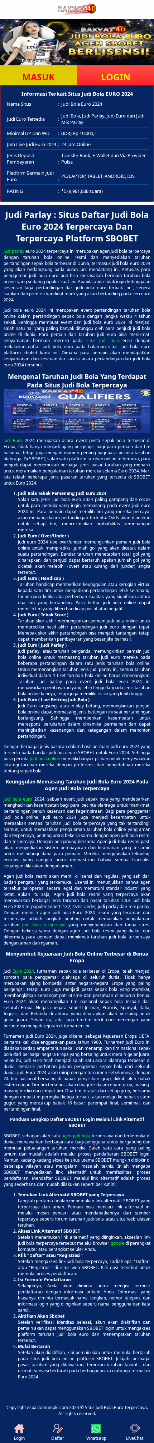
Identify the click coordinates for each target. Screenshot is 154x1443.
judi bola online (45, 759)
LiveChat (134, 1438)
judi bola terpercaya (44, 925)
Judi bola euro (18, 799)
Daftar (57, 1438)
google (117, 1243)
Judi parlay (14, 251)
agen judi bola (76, 1136)
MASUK (38, 77)
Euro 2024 (23, 971)
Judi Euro (13, 440)
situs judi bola (102, 340)
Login (19, 1438)
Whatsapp (96, 1438)
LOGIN (115, 77)
